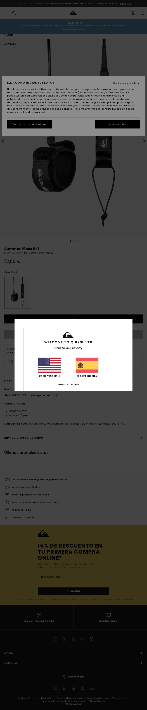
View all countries (68, 384)
